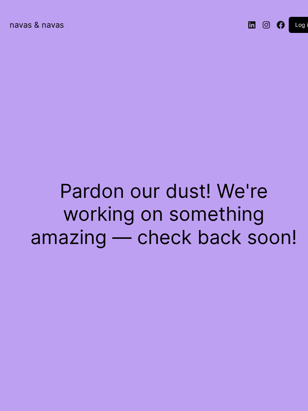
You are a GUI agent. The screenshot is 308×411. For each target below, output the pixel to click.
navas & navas (37, 25)
